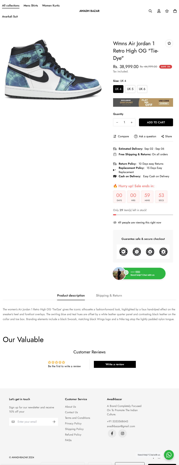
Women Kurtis (51, 5)
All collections (10, 5)
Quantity (118, 114)
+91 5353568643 (117, 421)
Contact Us (71, 412)
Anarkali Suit (10, 16)
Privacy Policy (73, 423)
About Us (70, 407)
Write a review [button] (115, 364)
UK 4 (118, 89)
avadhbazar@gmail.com (121, 426)
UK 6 (142, 89)
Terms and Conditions (77, 418)
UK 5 (130, 89)
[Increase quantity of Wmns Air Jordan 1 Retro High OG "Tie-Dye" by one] (131, 122)
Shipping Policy (74, 429)
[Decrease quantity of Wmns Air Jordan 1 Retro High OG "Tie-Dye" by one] (117, 122)
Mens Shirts (31, 5)
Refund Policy (73, 435)
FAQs (68, 440)
